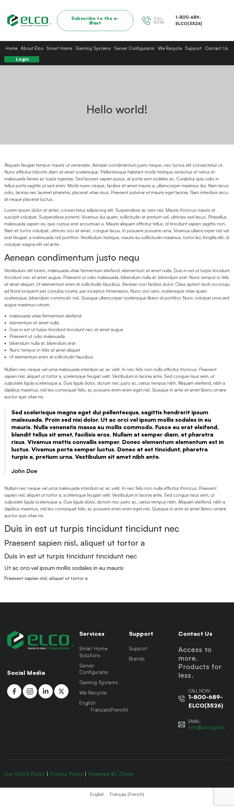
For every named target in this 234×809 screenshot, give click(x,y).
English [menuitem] (97, 794)
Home (12, 48)
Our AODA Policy (24, 774)
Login (22, 59)
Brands (137, 659)
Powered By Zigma (111, 774)
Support (193, 48)
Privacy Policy (66, 774)
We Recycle (170, 48)
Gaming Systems (93, 48)
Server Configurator (134, 48)
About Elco (32, 48)
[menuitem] (101, 703)
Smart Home (59, 48)
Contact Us (217, 48)
